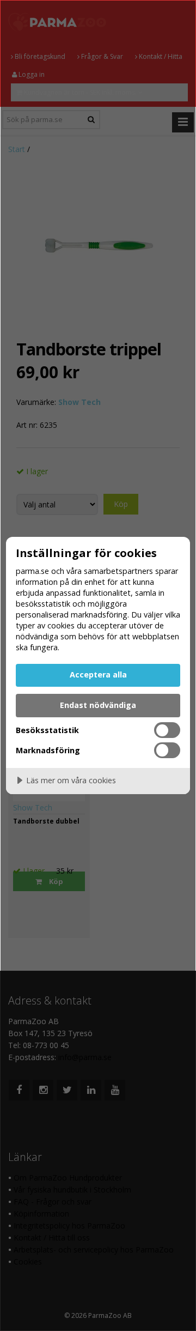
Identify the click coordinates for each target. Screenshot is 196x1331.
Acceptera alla (98, 674)
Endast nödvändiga (98, 705)
